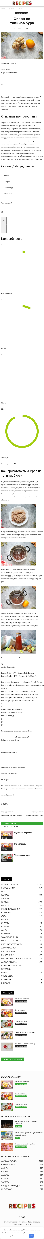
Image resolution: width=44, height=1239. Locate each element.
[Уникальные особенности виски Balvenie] (7, 1124)
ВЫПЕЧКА (5, 895)
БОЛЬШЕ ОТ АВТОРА (11, 827)
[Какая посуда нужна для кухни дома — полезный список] (7, 1135)
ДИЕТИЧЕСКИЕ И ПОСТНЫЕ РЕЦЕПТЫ (16, 958)
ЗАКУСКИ (5, 905)
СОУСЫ (4, 930)
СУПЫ (3, 916)
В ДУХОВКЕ (6, 983)
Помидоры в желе (22, 855)
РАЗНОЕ (4, 919)
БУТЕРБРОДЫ (6, 933)
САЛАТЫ (4, 891)
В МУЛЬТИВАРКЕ (8, 951)
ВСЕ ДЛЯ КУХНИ (7, 955)
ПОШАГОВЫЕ (7, 976)
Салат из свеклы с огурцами (24, 1032)
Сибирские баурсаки (34, 815)
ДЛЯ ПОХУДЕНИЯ (8, 947)
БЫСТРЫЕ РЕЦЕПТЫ (9, 940)
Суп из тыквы (20, 844)
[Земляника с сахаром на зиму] (7, 1047)
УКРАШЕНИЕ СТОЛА (9, 937)
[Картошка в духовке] (7, 835)
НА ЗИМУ (5, 902)
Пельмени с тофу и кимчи (11, 815)
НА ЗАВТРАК (6, 912)
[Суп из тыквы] (7, 847)
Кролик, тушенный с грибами (25, 1144)
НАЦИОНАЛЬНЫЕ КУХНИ (11, 965)
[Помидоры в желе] (7, 858)
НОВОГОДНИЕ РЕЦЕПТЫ (11, 944)
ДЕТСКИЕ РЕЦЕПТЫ (9, 962)
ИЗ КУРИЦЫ (6, 969)
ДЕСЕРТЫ (5, 898)
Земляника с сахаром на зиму (25, 1044)
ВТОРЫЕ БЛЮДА (8, 888)
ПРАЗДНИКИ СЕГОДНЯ (10, 909)
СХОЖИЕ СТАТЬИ (9, 823)
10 (2, 212)
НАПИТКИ (5, 926)
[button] (40, 3)
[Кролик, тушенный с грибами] (7, 1147)
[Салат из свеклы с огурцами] (7, 1035)
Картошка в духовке (23, 832)
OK (31, 1236)
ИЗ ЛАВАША (6, 979)
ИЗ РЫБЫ (5, 923)
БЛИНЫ (4, 972)
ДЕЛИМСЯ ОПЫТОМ (22, 13)
